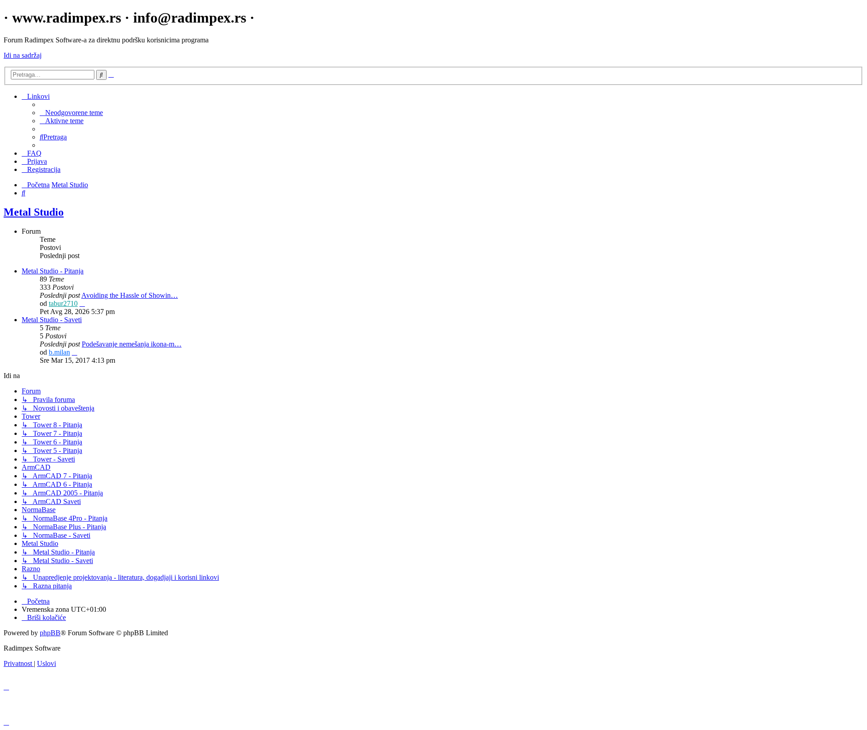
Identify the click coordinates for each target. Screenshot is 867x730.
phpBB (50, 633)
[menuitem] (71, 112)
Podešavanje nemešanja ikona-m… (132, 344)
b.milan (59, 352)
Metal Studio (34, 212)
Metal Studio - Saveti (52, 319)
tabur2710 (63, 303)
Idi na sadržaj (23, 55)
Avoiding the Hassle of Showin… (129, 295)
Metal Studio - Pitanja (53, 271)
